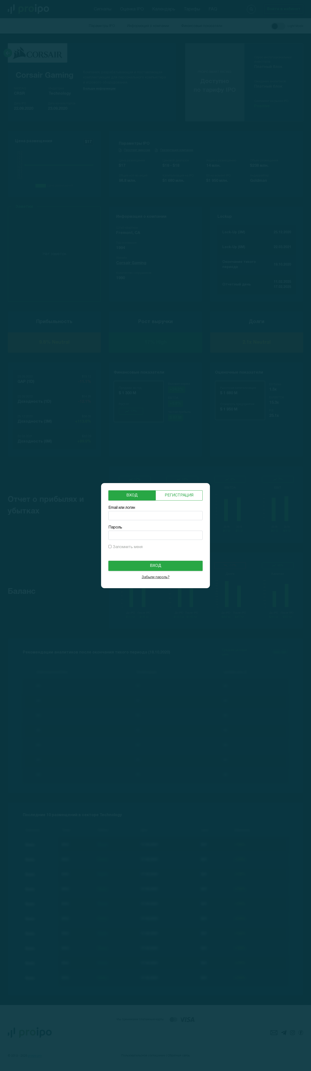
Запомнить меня (128, 547)
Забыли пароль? (156, 577)
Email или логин (121, 508)
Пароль (115, 527)
